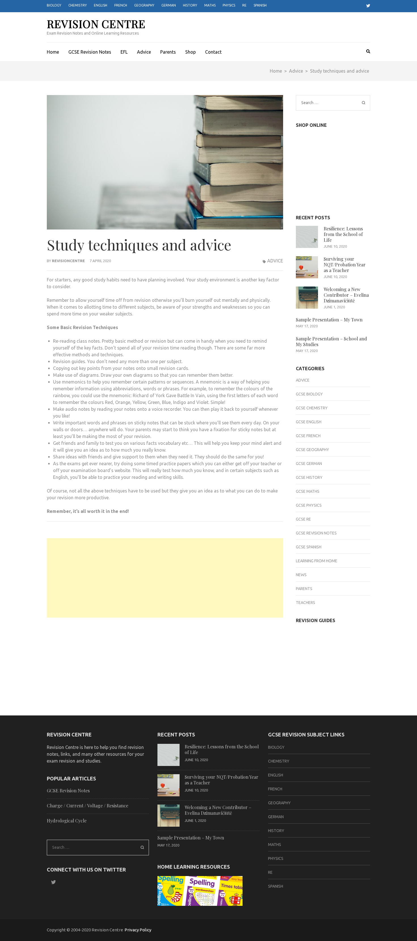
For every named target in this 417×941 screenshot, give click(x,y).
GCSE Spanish (308, 547)
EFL (124, 51)
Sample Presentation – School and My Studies (331, 341)
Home (53, 51)
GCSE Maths (307, 491)
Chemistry (77, 5)
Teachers (305, 602)
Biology (54, 5)
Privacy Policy (138, 929)
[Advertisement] (165, 578)
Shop (190, 51)
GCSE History (309, 477)
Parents (168, 51)
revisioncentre (68, 261)
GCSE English (308, 422)
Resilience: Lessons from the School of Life (343, 234)
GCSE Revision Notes (89, 51)
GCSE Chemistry (312, 408)
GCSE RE (303, 519)
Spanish (260, 5)
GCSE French (308, 435)
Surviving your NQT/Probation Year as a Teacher (345, 264)
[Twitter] (366, 5)
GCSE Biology (309, 394)
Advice (144, 51)
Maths (210, 5)
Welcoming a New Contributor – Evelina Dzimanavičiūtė (346, 295)
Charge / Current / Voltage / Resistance (87, 806)
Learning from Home (316, 561)
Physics (229, 5)
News (301, 574)
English (100, 5)
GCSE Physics (309, 505)
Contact (213, 51)
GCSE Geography (312, 449)
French (120, 5)
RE (244, 5)
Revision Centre (96, 23)
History (190, 5)
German (168, 5)
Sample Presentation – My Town (329, 320)
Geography (144, 5)
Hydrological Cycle (67, 821)
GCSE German (309, 463)
